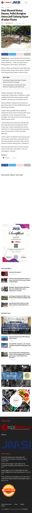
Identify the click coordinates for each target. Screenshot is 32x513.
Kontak (3, 506)
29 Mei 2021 (12, 340)
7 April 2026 (12, 306)
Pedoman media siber (6, 504)
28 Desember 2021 (19, 23)
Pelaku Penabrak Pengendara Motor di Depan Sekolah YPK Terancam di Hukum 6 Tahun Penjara (19, 280)
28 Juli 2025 (12, 349)
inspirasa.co (9, 23)
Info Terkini (7, 7)
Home (2, 7)
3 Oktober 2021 (13, 274)
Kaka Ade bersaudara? (15, 272)
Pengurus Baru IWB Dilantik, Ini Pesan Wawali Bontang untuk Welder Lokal (15, 329)
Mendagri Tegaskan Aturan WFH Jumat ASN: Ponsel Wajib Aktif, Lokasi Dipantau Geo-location (19, 289)
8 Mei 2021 (12, 283)
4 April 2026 (12, 299)
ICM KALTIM (25, 509)
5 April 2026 (12, 292)
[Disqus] (16, 199)
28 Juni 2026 (5, 332)
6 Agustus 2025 (13, 359)
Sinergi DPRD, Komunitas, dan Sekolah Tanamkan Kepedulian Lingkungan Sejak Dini (20, 345)
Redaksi (22, 504)
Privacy (16, 504)
